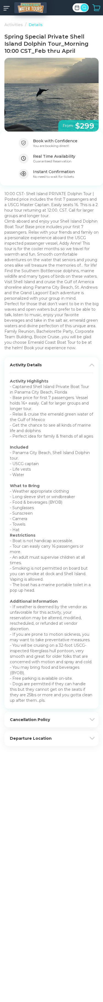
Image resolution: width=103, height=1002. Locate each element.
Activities (13, 24)
